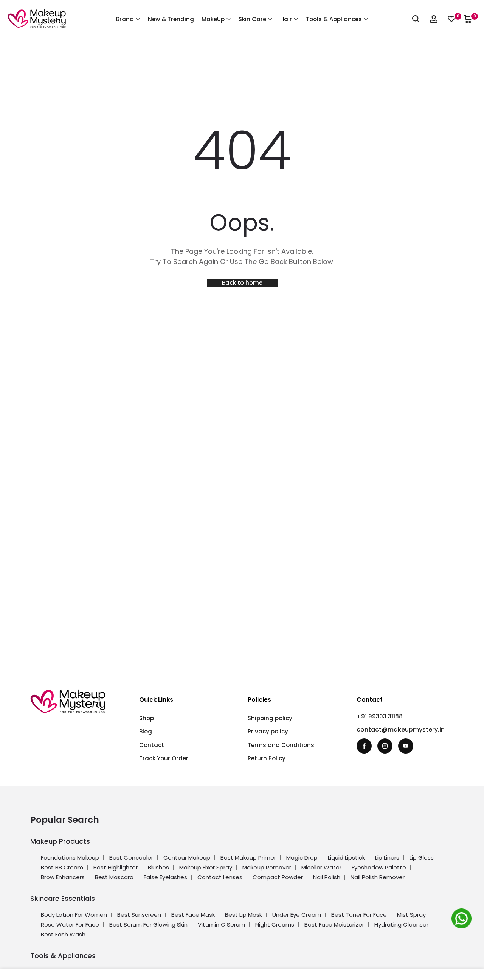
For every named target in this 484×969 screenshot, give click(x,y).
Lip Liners (387, 857)
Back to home (242, 283)
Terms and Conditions (281, 745)
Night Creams (274, 924)
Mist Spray (411, 915)
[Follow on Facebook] (364, 746)
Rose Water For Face (70, 924)
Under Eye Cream (296, 915)
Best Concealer (131, 857)
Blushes (158, 867)
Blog (145, 731)
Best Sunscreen (139, 915)
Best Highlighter (115, 867)
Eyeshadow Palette (379, 867)
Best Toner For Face (359, 915)
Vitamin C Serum (221, 924)
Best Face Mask (193, 915)
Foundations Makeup (70, 857)
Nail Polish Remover (378, 877)
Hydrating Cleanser (401, 924)
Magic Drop (302, 857)
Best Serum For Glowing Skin (148, 924)
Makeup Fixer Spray (205, 867)
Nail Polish (326, 877)
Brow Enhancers (63, 877)
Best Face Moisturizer (334, 924)
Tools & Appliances (334, 19)
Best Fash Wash (63, 934)
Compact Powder (278, 877)
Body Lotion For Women (74, 915)
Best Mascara (114, 877)
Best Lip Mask (243, 915)
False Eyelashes (165, 877)
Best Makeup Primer (248, 857)
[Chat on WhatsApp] (462, 919)
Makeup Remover (266, 867)
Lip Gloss (422, 857)
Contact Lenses (219, 877)
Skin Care (252, 19)
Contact (151, 745)
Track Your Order (163, 758)
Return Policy (266, 758)
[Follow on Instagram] (384, 746)
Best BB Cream (62, 867)
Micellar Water (321, 867)
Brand (125, 19)
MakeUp (213, 19)
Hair (286, 19)
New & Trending (171, 19)
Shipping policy (270, 718)
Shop (146, 718)
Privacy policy (268, 731)
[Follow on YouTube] (405, 746)
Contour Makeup (186, 857)
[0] (451, 19)
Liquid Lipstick (346, 857)
